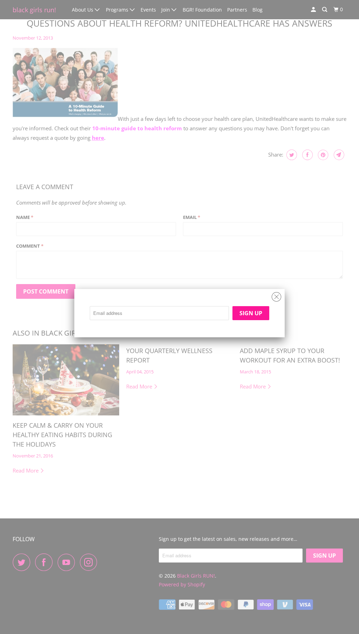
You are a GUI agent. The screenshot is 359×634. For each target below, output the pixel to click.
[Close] (276, 295)
